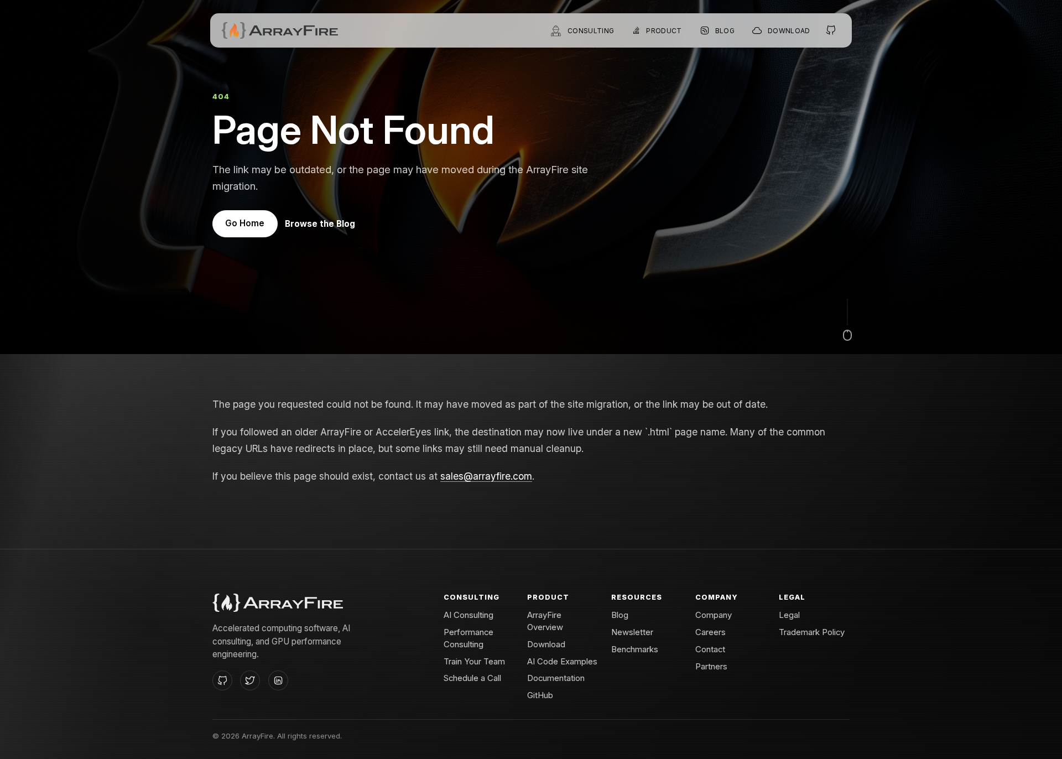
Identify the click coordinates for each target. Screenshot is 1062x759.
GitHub (540, 695)
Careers (710, 632)
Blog (619, 615)
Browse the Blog (320, 224)
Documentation (556, 678)
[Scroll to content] (847, 320)
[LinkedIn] (278, 680)
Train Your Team (474, 662)
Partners (711, 667)
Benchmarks (634, 649)
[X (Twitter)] (250, 680)
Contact (710, 649)
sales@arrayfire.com (486, 476)
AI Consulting (468, 615)
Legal (789, 615)
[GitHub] (222, 680)
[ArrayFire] (279, 30)
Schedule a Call (472, 678)
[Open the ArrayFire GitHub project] (831, 30)
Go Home (244, 223)
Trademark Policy (812, 632)
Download (546, 644)
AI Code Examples (562, 662)
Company (713, 615)
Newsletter (632, 632)
